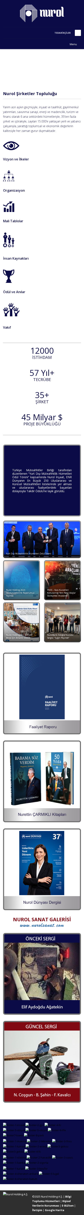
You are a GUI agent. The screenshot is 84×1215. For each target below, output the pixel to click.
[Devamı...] (11, 145)
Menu (73, 44)
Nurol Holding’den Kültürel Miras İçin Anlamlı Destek (19, 636)
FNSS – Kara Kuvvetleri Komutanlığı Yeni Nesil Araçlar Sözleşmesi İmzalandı (61, 592)
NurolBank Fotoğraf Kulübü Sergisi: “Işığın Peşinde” (60, 636)
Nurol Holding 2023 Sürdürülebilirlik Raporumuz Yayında (20, 592)
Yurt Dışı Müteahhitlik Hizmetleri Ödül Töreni (28, 553)
